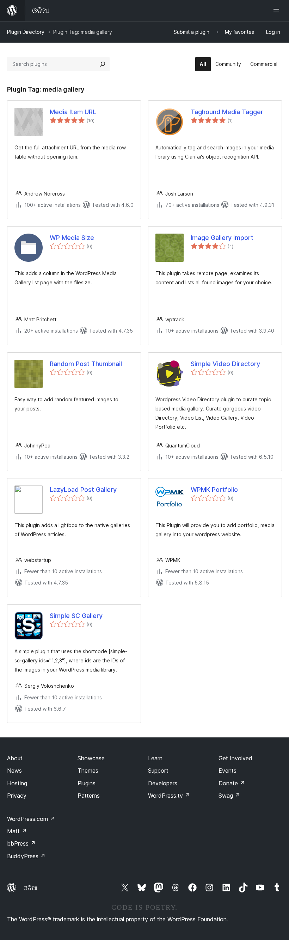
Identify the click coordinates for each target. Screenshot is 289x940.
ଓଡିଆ (30, 887)
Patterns (89, 795)
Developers (162, 783)
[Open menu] (277, 10)
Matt (17, 831)
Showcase (91, 758)
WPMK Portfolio (214, 489)
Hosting (17, 783)
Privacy (16, 795)
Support (158, 770)
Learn (155, 758)
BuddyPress (26, 856)
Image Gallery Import (222, 237)
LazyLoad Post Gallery (83, 489)
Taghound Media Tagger (227, 112)
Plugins (87, 783)
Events (227, 770)
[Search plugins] (103, 64)
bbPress (21, 843)
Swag (229, 795)
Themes (88, 770)
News (14, 770)
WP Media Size (72, 237)
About (15, 758)
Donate (232, 783)
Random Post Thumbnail (86, 363)
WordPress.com (31, 818)
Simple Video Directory (225, 363)
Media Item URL (73, 112)
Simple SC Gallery (76, 615)
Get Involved (235, 758)
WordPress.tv (169, 795)
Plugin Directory (25, 32)
